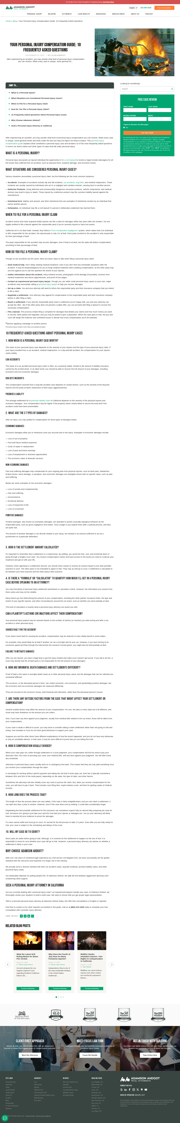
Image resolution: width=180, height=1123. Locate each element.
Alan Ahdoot (87, 967)
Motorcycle (38, 1084)
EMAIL (151, 115)
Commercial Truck (40, 1092)
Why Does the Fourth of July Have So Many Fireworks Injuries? (59, 956)
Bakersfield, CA (97, 1084)
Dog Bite (66, 1084)
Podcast (149, 14)
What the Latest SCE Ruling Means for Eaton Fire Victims (27, 956)
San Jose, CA (96, 1103)
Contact (8, 1098)
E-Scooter (37, 1100)
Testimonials (10, 1092)
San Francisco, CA (98, 1100)
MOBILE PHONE (129, 115)
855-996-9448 (146, 8)
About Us (135, 14)
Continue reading (27, 988)
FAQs (7, 1087)
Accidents (37, 1078)
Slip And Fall (38, 1090)
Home (8, 21)
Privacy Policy (30, 1116)
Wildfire (52, 14)
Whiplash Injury (68, 1092)
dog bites (80, 182)
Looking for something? (130, 84)
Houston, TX (96, 1108)
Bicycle (36, 1087)
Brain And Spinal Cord (70, 1082)
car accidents (69, 182)
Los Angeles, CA (97, 1082)
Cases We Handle (90, 1055)
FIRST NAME (128, 107)
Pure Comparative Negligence (64, 230)
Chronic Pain (67, 1087)
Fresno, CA (95, 1087)
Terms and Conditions (43, 1116)
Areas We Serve (97, 1078)
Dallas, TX (95, 1106)
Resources (101, 14)
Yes (127, 127)
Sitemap (8, 1108)
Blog (15, 21)
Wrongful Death (68, 1095)
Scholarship (10, 1103)
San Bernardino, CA (98, 1098)
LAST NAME (153, 107)
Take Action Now (150, 1055)
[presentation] (8, 964)
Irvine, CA (95, 1090)
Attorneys (67, 14)
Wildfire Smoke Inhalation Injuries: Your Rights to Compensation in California (92, 957)
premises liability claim (40, 401)
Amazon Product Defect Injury (44, 1095)
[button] (56, 997)
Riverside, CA (96, 1092)
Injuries (66, 1078)
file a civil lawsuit (68, 160)
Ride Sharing (38, 1098)
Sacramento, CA (97, 1095)
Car (35, 1082)
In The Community (12, 1106)
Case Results (84, 14)
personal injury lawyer (48, 284)
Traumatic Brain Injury (70, 1090)
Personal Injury (34, 14)
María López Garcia (26, 964)
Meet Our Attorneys (30, 1055)
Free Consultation (164, 8)
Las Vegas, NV (97, 1111)
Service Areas (118, 14)
